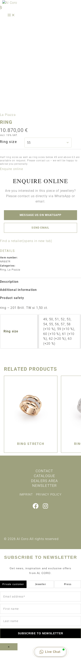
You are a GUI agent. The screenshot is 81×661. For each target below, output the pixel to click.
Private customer (13, 584)
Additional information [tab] (18, 290)
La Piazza (8, 115)
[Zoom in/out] (8, 654)
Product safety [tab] (12, 298)
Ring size (8, 142)
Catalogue (44, 476)
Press (67, 584)
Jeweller (40, 584)
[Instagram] (45, 508)
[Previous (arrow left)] (8, 659)
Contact (44, 471)
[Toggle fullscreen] (24, 654)
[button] (11, 169)
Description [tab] (9, 282)
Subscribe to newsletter (40, 633)
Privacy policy (49, 494)
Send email (40, 227)
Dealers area (44, 481)
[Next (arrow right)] (24, 659)
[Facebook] (36, 508)
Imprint (26, 494)
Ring (3, 269)
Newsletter (44, 485)
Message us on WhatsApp (40, 215)
